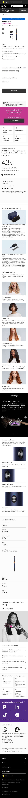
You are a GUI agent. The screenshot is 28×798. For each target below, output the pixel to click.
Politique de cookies (11, 782)
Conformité (4, 782)
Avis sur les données (5, 784)
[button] (14, 651)
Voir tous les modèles (14, 120)
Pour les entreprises (6, 767)
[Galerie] (3, 33)
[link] (8, 175)
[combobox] (12, 2)
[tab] (3, 68)
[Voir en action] (3, 29)
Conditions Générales (20, 779)
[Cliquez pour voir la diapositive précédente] (2, 417)
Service (4, 762)
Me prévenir (23, 10)
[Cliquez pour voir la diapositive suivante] (25, 417)
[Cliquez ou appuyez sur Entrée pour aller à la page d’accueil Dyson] (6, 6)
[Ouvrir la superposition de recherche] (17, 6)
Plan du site (18, 782)
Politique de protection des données (8, 779)
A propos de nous (6, 771)
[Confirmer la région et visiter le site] (25, 2)
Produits (4, 758)
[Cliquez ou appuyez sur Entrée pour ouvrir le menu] (2, 6)
